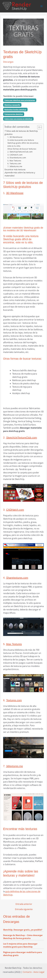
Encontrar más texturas (15, 169)
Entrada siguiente (24, 909)
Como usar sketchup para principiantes (19, 100)
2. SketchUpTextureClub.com (20, 151)
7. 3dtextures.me (14, 166)
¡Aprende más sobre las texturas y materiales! (20, 174)
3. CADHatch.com (14, 154)
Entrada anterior (24, 904)
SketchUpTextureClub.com (21, 437)
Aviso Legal (38, 972)
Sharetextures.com (17, 577)
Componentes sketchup (13, 114)
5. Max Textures (14, 160)
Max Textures (14, 644)
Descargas (8, 61)
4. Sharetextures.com (16, 157)
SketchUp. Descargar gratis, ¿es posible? (22, 929)
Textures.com (14, 700)
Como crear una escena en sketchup (18, 119)
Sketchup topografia (12, 105)
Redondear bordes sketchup (15, 109)
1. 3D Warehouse (14, 137)
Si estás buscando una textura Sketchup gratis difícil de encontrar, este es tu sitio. (23, 143)
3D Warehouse (14, 193)
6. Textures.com (14, 163)
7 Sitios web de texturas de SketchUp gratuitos (21, 132)
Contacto (27, 972)
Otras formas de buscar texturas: (21, 149)
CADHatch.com (15, 509)
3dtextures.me (14, 766)
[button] (38, 127)
